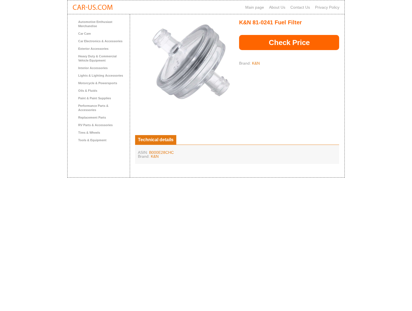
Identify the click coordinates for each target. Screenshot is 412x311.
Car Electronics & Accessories (100, 41)
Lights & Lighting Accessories (100, 75)
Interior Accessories (93, 68)
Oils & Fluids (87, 90)
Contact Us (300, 7)
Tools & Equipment (92, 140)
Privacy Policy (327, 7)
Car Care (84, 33)
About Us (277, 7)
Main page (254, 7)
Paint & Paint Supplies (94, 98)
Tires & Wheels (89, 132)
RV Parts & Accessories (95, 125)
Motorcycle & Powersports (97, 83)
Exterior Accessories (93, 48)
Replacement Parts (92, 117)
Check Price (289, 42)
